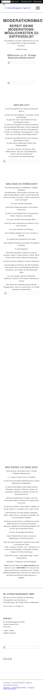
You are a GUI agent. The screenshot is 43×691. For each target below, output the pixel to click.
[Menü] (36, 8)
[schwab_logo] (17, 8)
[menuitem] (36, 8)
